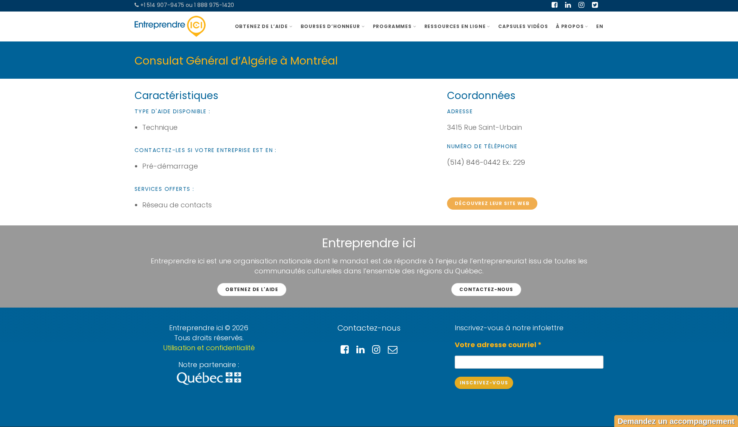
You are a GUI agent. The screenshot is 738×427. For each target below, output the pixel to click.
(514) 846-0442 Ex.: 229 (486, 162)
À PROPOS (570, 26)
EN (599, 26)
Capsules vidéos (523, 26)
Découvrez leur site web (492, 203)
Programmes (392, 26)
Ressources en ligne (455, 26)
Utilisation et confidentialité (209, 348)
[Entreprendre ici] (170, 26)
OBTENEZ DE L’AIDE (261, 26)
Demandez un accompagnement (676, 421)
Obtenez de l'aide (251, 289)
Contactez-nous (486, 289)
